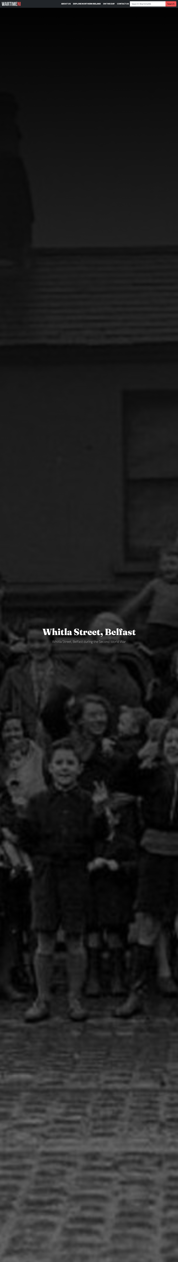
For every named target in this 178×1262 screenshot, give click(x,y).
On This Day (109, 4)
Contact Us (123, 4)
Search (171, 3)
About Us (66, 4)
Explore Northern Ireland (87, 4)
